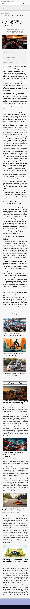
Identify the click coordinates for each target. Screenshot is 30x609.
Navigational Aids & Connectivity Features (12, 60)
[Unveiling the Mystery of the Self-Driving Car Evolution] (14, 365)
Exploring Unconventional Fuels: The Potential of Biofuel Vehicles (15, 561)
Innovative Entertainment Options (10, 62)
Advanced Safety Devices (8, 54)
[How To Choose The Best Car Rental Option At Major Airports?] (14, 325)
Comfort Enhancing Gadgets (9, 57)
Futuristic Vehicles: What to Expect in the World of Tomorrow (12, 454)
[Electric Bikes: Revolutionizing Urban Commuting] (14, 345)
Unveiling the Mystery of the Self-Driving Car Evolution (14, 374)
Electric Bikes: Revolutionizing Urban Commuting (13, 354)
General (7, 14)
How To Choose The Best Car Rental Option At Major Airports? (13, 334)
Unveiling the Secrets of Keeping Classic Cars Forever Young (15, 402)
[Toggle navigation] (3, 8)
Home (2, 14)
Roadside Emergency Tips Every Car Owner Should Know (14, 509)
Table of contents (9, 52)
